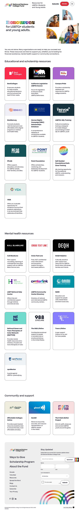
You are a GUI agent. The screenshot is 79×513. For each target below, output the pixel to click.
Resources (13, 478)
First (42, 469)
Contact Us (13, 486)
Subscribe (55, 4)
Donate (64, 4)
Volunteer (13, 475)
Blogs (11, 483)
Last (56, 469)
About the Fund (19, 466)
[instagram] (13, 499)
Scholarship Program (22, 461)
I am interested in (45, 472)
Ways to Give (17, 457)
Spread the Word (15, 480)
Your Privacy (14, 491)
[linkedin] (15, 499)
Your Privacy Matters (67, 507)
